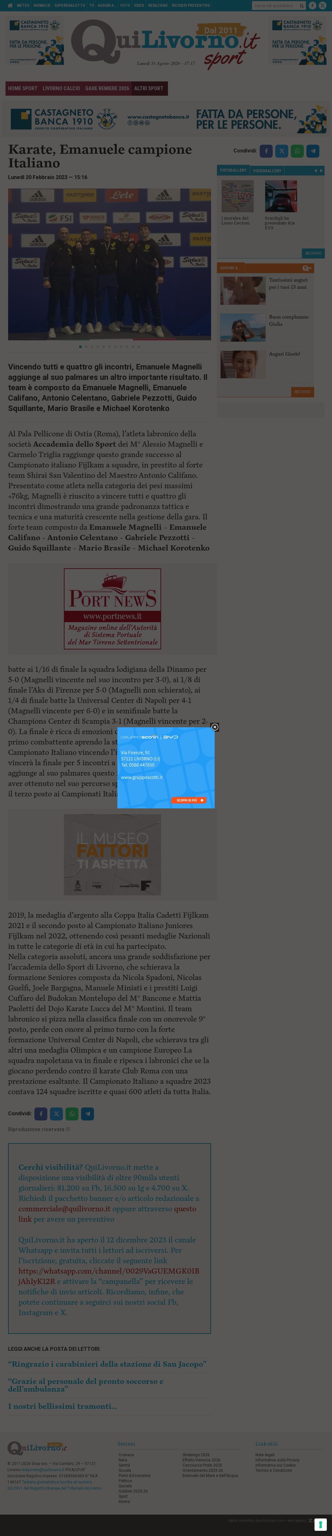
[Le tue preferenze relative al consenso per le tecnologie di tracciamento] (320, 1524)
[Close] (214, 727)
